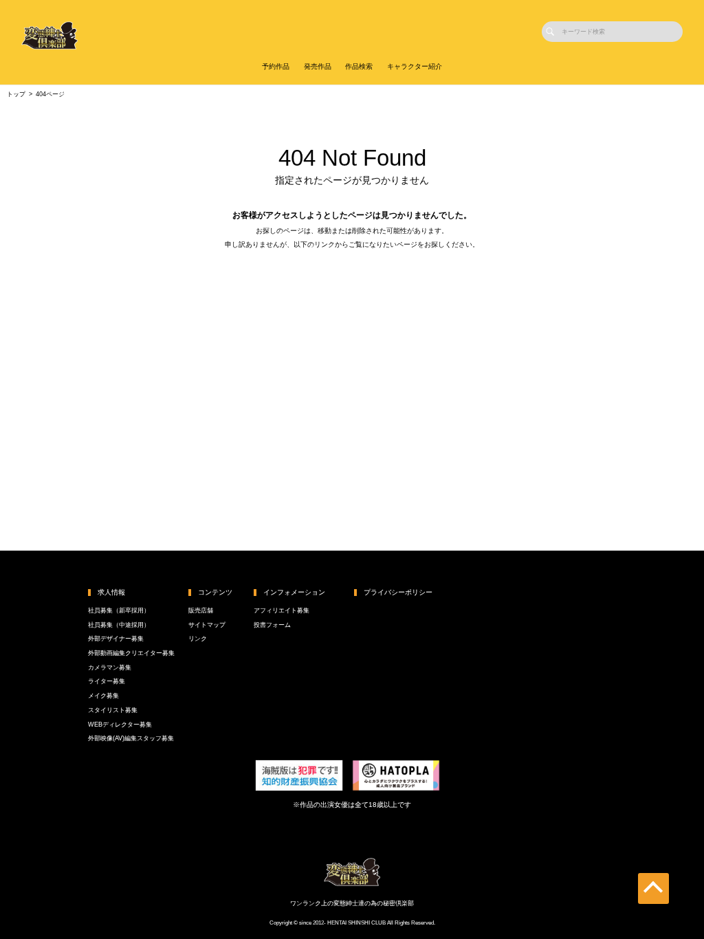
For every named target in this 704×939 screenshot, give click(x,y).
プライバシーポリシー (398, 592)
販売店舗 (200, 610)
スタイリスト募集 (113, 710)
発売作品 (317, 66)
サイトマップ (207, 624)
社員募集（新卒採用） (119, 610)
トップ (16, 94)
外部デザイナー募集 (116, 638)
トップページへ (352, 279)
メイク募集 (103, 695)
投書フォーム (272, 624)
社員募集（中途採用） (119, 624)
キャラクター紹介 (414, 66)
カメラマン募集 (109, 667)
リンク (197, 638)
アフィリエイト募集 (281, 610)
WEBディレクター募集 (120, 724)
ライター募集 (106, 681)
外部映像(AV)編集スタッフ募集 (131, 738)
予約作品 (275, 66)
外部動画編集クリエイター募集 (131, 653)
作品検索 (359, 66)
